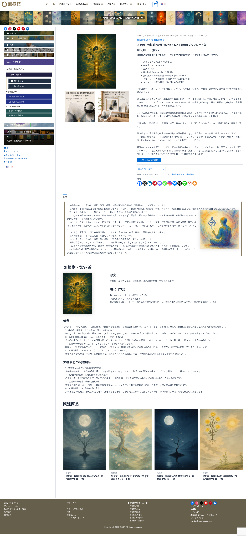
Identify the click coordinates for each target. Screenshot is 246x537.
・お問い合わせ (197, 506)
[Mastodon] (159, 183)
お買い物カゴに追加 (149, 160)
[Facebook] (139, 183)
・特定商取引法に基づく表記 (14, 509)
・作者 (67, 512)
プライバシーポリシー (14, 155)
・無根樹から (70, 515)
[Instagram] (169, 183)
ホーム (140, 35)
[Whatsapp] (164, 183)
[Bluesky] (174, 183)
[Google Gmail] (189, 183)
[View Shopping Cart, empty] (154, 4)
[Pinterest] (154, 183)
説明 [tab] (65, 197)
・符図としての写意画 (74, 509)
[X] (144, 183)
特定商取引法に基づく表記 (16, 158)
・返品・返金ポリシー (11, 503)
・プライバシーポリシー (12, 506)
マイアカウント (11, 151)
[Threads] (179, 183)
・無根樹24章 (133, 506)
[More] (194, 183)
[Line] (184, 183)
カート (9, 148)
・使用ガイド (70, 503)
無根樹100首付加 (145, 40)
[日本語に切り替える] (164, 4)
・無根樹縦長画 (134, 512)
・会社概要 (6, 515)
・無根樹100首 (134, 509)
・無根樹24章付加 (135, 517)
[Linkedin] (149, 183)
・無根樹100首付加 (136, 520)
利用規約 (9, 162)
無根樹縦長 (149, 35)
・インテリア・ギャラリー (76, 518)
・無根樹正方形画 (135, 515)
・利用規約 (6, 512)
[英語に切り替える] (162, 4)
